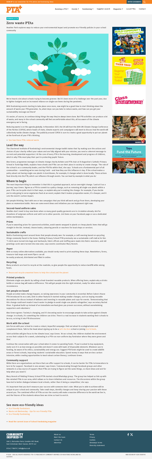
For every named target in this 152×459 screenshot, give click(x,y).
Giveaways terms (96, 443)
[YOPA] (129, 159)
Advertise (57, 443)
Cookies (92, 440)
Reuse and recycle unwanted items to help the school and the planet (38, 273)
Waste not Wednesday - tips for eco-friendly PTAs (30, 411)
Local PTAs (131, 9)
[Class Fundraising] (129, 100)
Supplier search (103, 9)
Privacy (92, 437)
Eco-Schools (91, 329)
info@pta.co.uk (24, 448)
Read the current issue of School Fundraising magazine (32, 422)
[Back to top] (146, 453)
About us (57, 434)
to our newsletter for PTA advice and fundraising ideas (29, 2)
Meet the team (59, 437)
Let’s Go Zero (64, 329)
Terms (92, 434)
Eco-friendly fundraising (19, 414)
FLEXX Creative (141, 454)
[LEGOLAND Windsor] (129, 41)
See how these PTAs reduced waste (24, 140)
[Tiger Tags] (129, 70)
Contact (142, 9)
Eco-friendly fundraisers (19, 408)
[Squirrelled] (129, 130)
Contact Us (58, 440)
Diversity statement (97, 445)
